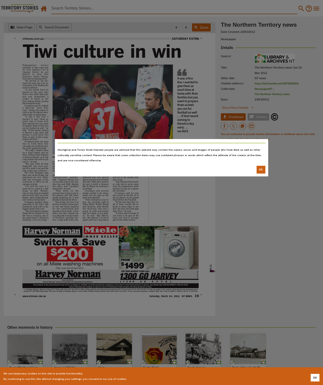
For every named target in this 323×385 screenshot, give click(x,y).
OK (261, 169)
